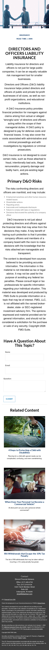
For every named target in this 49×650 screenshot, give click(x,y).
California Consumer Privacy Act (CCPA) (15, 627)
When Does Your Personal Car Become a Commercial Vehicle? (24, 503)
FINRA (20, 638)
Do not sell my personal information (33, 629)
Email (7, 365)
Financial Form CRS (9, 599)
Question (7, 378)
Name (7, 352)
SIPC (24, 638)
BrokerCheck (41, 603)
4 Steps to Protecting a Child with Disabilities (24, 451)
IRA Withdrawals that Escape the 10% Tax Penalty (24, 554)
